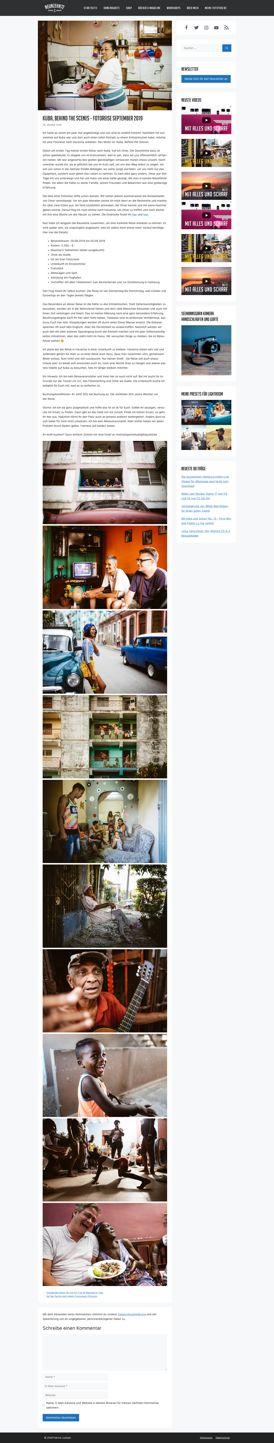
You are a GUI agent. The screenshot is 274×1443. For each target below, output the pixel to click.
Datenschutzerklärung (132, 1314)
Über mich (193, 8)
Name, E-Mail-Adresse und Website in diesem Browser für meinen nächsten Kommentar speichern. (102, 1405)
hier (134, 214)
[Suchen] (226, 48)
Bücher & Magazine (149, 8)
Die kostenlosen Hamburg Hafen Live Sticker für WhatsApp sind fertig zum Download (205, 481)
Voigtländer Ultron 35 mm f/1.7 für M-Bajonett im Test (74, 1292)
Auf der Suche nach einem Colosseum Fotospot (71, 1296)
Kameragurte (112, 8)
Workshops (173, 8)
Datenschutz (223, 1437)
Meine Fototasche (216, 8)
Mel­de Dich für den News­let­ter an (206, 78)
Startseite (90, 8)
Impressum (206, 1437)
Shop (129, 8)
